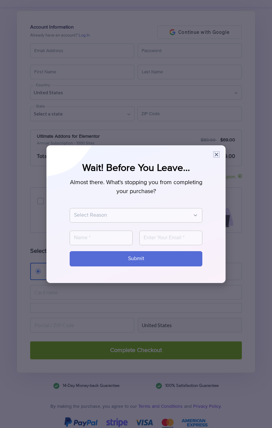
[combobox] (132, 215)
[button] (216, 154)
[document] (136, 214)
